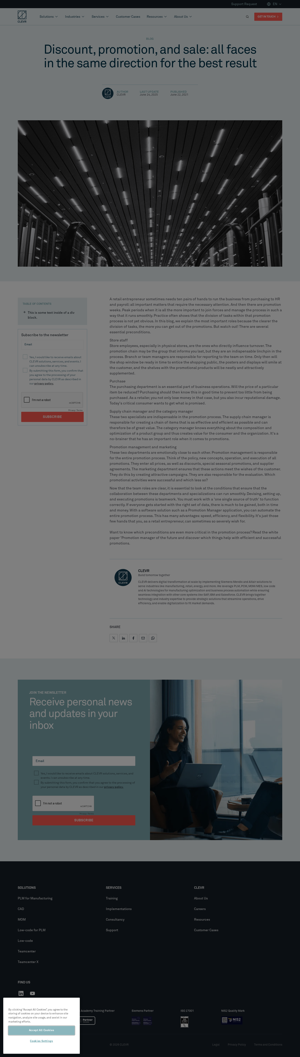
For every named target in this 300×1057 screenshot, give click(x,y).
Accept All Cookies (41, 1030)
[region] (41, 1026)
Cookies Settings (41, 1041)
